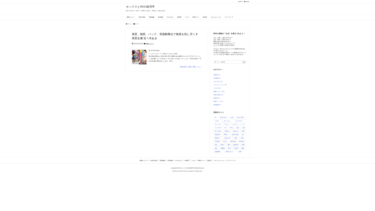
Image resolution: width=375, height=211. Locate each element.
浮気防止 (241, 141)
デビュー (227, 124)
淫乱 (216, 145)
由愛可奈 (236, 145)
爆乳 (229, 145)
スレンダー (218, 124)
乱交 (238, 127)
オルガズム (217, 81)
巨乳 (235, 138)
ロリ (225, 127)
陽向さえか (229, 151)
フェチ (216, 88)
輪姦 (242, 148)
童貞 (229, 148)
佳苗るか (227, 131)
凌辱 (243, 131)
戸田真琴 (217, 141)
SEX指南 (217, 78)
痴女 (216, 148)
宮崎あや (217, 138)
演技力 (222, 145)
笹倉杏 (236, 148)
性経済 (216, 98)
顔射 (240, 151)
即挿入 (226, 134)
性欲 (242, 138)
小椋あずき (227, 138)
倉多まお (236, 131)
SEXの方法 (223, 117)
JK (215, 117)
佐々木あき (218, 131)
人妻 (243, 127)
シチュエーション (220, 85)
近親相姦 (217, 105)
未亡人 (225, 141)
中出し (232, 127)
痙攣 (243, 145)
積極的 (223, 148)
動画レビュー (150, 43)
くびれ (217, 121)
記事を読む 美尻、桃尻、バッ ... (190, 66)
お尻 (231, 117)
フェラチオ (218, 127)
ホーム (129, 24)
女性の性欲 (218, 95)
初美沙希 (217, 134)
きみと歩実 (240, 117)
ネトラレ (235, 124)
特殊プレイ (218, 101)
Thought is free (198, 171)
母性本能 (233, 141)
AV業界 (216, 75)
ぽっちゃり (227, 121)
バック (243, 124)
